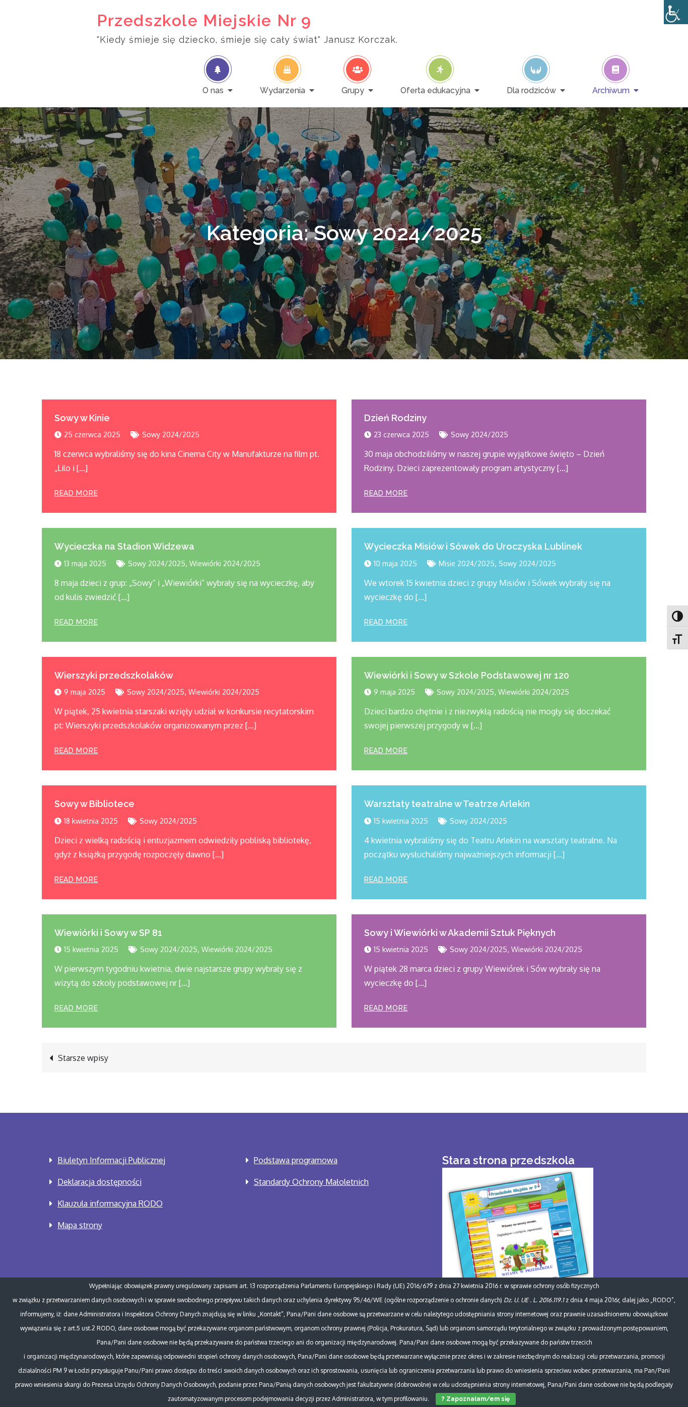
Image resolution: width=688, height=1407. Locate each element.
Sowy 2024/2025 (170, 434)
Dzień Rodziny (395, 418)
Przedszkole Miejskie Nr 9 (204, 20)
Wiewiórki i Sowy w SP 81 (108, 932)
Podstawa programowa (295, 1160)
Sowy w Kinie (82, 418)
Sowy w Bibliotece (94, 803)
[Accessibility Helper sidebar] (676, 12)
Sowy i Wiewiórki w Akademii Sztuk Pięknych (460, 932)
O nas (213, 90)
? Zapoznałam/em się (476, 1398)
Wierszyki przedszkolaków (113, 675)
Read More (76, 493)
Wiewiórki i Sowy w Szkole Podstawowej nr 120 (466, 675)
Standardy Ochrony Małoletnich (311, 1182)
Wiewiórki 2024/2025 (224, 563)
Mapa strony (79, 1225)
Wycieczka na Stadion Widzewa (124, 546)
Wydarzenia (282, 90)
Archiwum (611, 90)
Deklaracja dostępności (99, 1182)
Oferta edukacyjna (435, 90)
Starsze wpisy (83, 1058)
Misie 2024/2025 (467, 563)
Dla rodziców (531, 90)
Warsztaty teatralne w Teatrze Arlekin (447, 803)
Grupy (352, 90)
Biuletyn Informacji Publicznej (111, 1160)
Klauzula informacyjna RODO (110, 1203)
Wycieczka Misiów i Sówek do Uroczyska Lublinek (473, 546)
